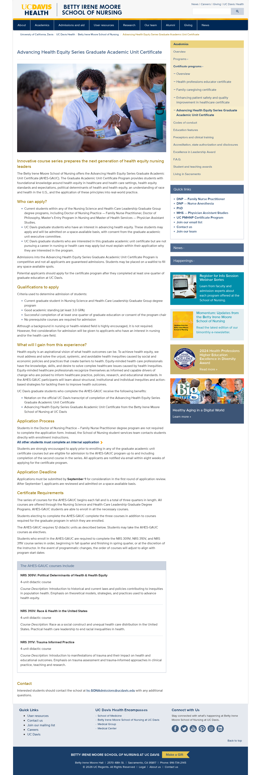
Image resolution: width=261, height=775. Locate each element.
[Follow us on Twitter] (185, 727)
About (22, 25)
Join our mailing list (41, 725)
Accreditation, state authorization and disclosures (205, 144)
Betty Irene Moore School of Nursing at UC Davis (131, 719)
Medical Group (110, 724)
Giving (217, 4)
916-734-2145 (178, 762)
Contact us (184, 227)
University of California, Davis (36, 34)
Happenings (183, 260)
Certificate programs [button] (187, 66)
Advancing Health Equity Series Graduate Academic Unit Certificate (206, 112)
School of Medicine (113, 715)
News (195, 4)
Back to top (235, 740)
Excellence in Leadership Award (194, 152)
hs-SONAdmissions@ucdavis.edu (110, 690)
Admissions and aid (72, 25)
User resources (104, 25)
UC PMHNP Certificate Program (200, 217)
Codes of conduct (185, 122)
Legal (142, 767)
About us (155, 767)
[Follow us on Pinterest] (203, 727)
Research (129, 25)
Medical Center (110, 728)
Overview (179, 51)
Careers (206, 4)
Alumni (170, 25)
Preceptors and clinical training (193, 137)
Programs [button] (179, 59)
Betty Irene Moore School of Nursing (98, 34)
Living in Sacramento (187, 174)
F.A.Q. (177, 159)
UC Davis (33, 734)
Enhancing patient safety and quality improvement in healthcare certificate (203, 100)
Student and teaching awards (192, 166)
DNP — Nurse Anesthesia (195, 203)
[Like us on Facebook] (176, 727)
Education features (185, 130)
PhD (180, 208)
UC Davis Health (233, 4)
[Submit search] (237, 11)
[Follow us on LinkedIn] (221, 727)
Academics (42, 25)
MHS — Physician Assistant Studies (202, 212)
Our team (151, 25)
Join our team (187, 231)
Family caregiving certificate (196, 89)
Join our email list (189, 222)
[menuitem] (21, 25)
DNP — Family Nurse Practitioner (201, 199)
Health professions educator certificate (203, 81)
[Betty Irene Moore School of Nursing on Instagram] (212, 727)
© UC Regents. (96, 767)
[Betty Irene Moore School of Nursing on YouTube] (194, 727)
